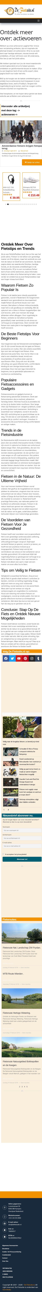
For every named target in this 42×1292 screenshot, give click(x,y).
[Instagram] (32, 658)
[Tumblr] (38, 658)
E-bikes (5, 1274)
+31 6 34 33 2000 (14, 1218)
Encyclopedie (8, 1277)
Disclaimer (5, 1248)
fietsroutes (7, 1268)
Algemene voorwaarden (10, 1245)
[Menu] (39, 21)
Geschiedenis (7, 1271)
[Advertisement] (21, 687)
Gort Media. (7, 1290)
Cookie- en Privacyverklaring (11, 1252)
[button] (6, 204)
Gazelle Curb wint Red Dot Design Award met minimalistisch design (29, 781)
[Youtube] (19, 658)
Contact (5, 1258)
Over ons (5, 1261)
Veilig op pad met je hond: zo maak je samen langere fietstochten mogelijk (29, 771)
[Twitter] (12, 658)
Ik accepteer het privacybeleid (15, 854)
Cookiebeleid (6, 1255)
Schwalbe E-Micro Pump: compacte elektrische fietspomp (28, 751)
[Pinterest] (25, 658)
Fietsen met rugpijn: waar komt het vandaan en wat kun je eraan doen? (30, 792)
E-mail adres (7, 842)
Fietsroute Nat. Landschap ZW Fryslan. (22, 947)
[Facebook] (6, 658)
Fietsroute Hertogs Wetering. (16, 1013)
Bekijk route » (8, 963)
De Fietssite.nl (29, 1285)
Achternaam (7, 835)
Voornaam (6, 827)
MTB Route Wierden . (13, 973)
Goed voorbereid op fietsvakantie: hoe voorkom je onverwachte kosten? (30, 761)
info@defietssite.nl (14, 1224)
